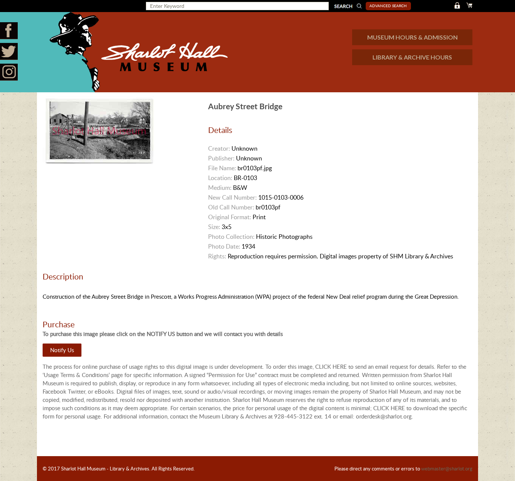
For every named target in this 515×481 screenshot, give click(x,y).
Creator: (219, 148)
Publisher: (221, 158)
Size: (214, 227)
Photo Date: (224, 246)
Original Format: (229, 217)
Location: (220, 178)
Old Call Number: (231, 207)
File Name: (222, 168)
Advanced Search (388, 5)
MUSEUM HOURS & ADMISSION (412, 37)
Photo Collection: (231, 236)
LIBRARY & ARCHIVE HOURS (412, 57)
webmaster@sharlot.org (446, 468)
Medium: (219, 187)
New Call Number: (232, 197)
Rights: (217, 256)
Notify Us (62, 350)
